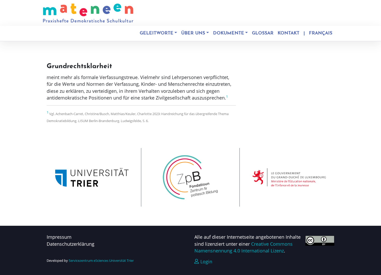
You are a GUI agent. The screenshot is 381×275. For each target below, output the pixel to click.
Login (205, 261)
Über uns (193, 33)
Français (320, 33)
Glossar (262, 33)
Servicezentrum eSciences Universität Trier (101, 260)
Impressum (59, 237)
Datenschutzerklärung (70, 244)
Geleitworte (156, 33)
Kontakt (288, 33)
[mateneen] (88, 13)
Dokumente (228, 33)
